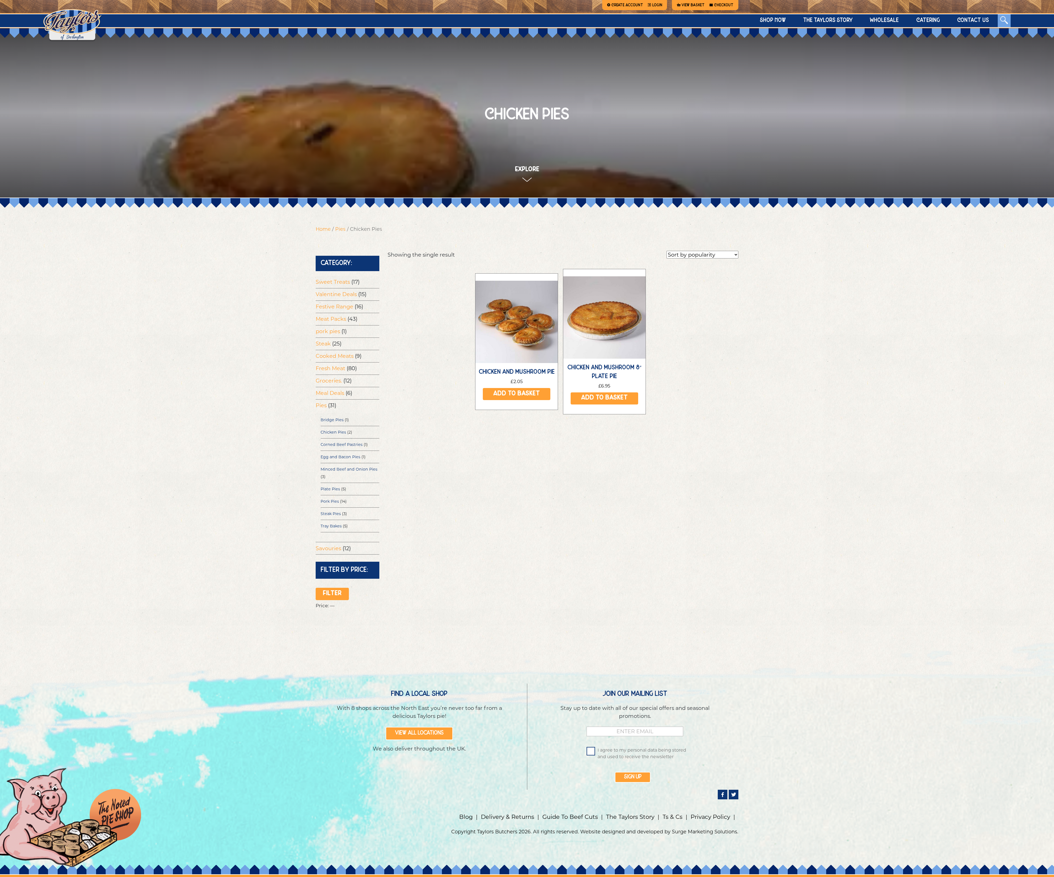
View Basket (693, 5)
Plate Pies (330, 489)
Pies (340, 229)
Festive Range (334, 306)
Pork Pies (330, 501)
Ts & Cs (672, 816)
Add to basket (516, 394)
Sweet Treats (333, 282)
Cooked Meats (335, 356)
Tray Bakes (331, 526)
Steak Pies (331, 513)
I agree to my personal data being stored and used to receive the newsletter (642, 753)
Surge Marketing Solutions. (705, 831)
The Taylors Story (630, 816)
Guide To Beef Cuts (570, 816)
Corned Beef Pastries (342, 444)
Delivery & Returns (507, 816)
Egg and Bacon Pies (340, 456)
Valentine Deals (336, 294)
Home (323, 229)
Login (657, 5)
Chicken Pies (333, 432)
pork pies (328, 331)
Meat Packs (331, 319)
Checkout (723, 5)
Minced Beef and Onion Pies (349, 469)
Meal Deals (330, 393)
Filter (332, 593)
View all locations (419, 733)
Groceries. (329, 380)
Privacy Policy (710, 816)
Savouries (328, 548)
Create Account (627, 5)
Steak (323, 343)
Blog (466, 816)
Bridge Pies (332, 419)
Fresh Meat (330, 368)
